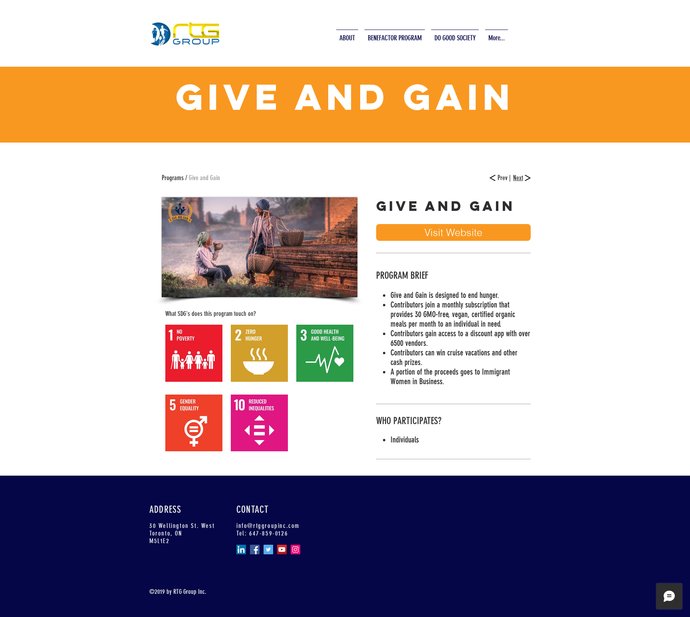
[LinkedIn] (241, 549)
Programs (173, 178)
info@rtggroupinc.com (267, 526)
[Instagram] (295, 549)
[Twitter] (268, 549)
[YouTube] (282, 549)
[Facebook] (255, 549)
